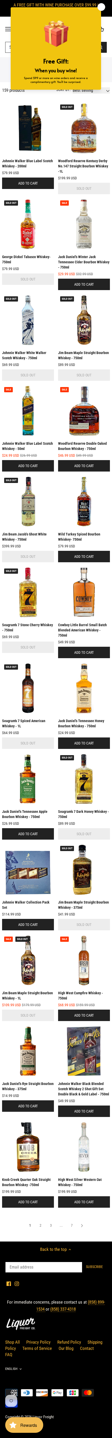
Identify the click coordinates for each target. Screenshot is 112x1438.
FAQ (8, 1354)
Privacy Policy (38, 1342)
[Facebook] (9, 1283)
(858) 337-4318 (63, 1309)
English (11, 1369)
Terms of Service (37, 1348)
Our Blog (66, 1348)
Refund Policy (69, 1342)
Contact (87, 1348)
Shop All (12, 1342)
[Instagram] (17, 1283)
